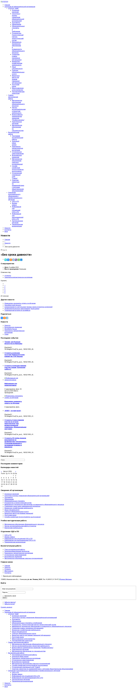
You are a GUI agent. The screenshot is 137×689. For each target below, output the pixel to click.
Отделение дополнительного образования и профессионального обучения (15, 196)
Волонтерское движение (17, 156)
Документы (16, 22)
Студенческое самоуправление (18, 152)
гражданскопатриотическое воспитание (18, 277)
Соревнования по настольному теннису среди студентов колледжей (28, 307)
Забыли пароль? (10, 602)
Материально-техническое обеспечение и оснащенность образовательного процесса (34, 504)
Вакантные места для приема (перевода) (18, 513)
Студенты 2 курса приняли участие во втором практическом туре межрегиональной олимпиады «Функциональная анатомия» (15, 424)
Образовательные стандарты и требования (27, 623)
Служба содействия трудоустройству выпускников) (22, 517)
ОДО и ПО (15, 201)
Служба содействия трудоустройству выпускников (18, 168)
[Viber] (16, 260)
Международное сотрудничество (18, 89)
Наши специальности (17, 68)
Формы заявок (14, 204)
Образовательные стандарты (14, 501)
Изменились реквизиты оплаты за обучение (20, 303)
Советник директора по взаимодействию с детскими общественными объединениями (18, 185)
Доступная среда (15, 85)
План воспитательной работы (14, 549)
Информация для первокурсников (10, 384)
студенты (7, 275)
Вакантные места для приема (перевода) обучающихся (16, 79)
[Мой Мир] (21, 260)
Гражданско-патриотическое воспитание (17, 148)
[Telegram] (13, 260)
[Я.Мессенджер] (5, 260)
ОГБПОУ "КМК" (13, 8)
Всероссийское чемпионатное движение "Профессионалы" (18, 117)
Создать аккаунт (6, 607)
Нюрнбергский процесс (12, 305)
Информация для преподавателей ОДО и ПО (17, 216)
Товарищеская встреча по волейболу (17, 310)
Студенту (7, 569)
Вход (6, 231)
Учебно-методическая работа (13, 97)
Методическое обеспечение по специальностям (28, 651)
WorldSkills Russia (10, 329)
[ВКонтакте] (8, 260)
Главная (7, 5)
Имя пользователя (8, 589)
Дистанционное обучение (17, 222)
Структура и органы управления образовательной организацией (18, 17)
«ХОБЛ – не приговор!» (12, 411)
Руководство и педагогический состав (18, 503)
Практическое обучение (17, 122)
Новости (7, 228)
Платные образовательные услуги (18, 72)
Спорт (6, 334)
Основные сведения (15, 11)
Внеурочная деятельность (13, 528)
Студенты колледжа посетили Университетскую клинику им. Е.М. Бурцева (14, 354)
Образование (16, 24)
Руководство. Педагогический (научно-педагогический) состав (34, 625)
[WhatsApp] (19, 260)
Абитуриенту (8, 571)
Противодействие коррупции (18, 92)
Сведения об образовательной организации (19, 7)
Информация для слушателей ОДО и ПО (16, 209)
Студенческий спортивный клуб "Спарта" (26, 667)
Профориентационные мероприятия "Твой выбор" (22, 309)
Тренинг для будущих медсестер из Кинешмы (13, 342)
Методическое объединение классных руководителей (17, 161)
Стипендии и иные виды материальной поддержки (22, 506)
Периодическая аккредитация (17, 225)
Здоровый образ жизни (15, 143)
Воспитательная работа (16, 653)
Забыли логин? (9, 604)
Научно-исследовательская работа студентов (20, 526)
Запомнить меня (10, 596)
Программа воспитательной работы (17, 137)
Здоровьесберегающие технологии (16, 551)
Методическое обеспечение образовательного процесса (18, 103)
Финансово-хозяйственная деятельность (17, 63)
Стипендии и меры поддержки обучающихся (16, 57)
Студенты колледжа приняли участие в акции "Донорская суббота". (15, 367)
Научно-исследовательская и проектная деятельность (19, 110)
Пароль (4, 592)
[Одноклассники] (11, 260)
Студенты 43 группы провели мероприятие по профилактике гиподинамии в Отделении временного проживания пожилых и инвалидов (15, 442)
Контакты (7, 230)
